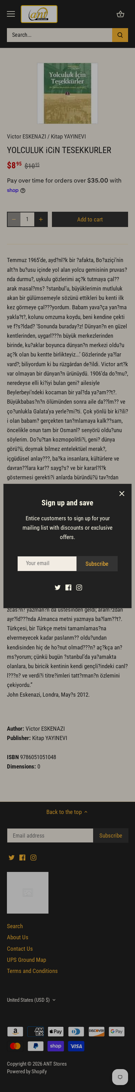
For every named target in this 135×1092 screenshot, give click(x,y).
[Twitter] (58, 587)
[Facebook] (68, 587)
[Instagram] (79, 587)
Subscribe (97, 563)
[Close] (121, 493)
